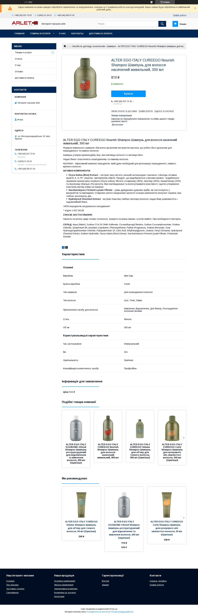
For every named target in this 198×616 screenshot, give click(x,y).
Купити (128, 93)
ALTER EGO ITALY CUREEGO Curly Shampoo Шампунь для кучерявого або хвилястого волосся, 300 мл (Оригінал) (172, 452)
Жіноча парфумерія (63, 585)
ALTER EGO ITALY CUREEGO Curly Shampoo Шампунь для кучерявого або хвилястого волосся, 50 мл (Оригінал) (167, 528)
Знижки (105, 585)
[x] (66, 248)
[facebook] (63, 248)
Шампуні (111, 46)
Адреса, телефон (158, 581)
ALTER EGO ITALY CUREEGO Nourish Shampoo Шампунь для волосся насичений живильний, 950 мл (108, 451)
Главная (19, 33)
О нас (62, 33)
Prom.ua (113, 609)
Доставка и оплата (100, 33)
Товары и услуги (40, 33)
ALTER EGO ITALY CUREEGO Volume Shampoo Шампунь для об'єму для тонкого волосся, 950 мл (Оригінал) (140, 451)
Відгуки (105, 581)
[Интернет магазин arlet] (25, 25)
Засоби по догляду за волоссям (88, 46)
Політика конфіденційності (121, 612)
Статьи (18, 59)
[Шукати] (162, 24)
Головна (10, 581)
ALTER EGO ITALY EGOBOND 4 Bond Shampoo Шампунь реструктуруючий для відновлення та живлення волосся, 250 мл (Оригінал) (76, 453)
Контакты (77, 33)
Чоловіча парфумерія (64, 581)
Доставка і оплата (15, 589)
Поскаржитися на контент (97, 612)
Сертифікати (12, 592)
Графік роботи (157, 585)
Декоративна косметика (65, 589)
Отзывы (19, 71)
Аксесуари (59, 596)
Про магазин (12, 585)
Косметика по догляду (65, 592)
